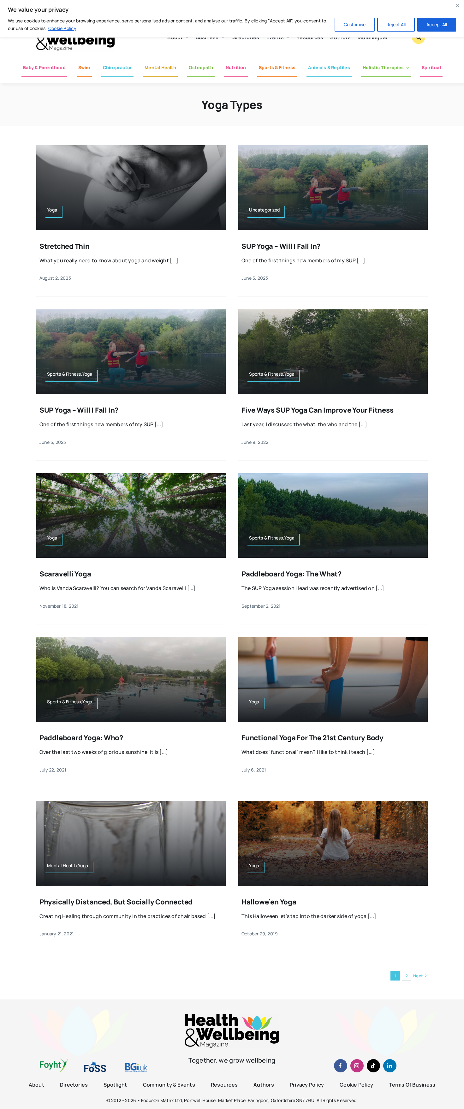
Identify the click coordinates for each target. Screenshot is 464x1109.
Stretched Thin (64, 246)
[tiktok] (373, 1065)
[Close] (457, 5)
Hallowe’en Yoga (268, 902)
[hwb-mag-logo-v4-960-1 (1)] (232, 1016)
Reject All (396, 24)
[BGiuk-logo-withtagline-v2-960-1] (136, 1065)
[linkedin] (389, 1065)
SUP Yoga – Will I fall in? (280, 246)
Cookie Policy (62, 28)
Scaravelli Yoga (65, 574)
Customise (355, 24)
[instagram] (357, 1065)
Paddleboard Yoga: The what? (291, 574)
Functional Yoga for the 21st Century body (312, 737)
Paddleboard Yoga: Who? (81, 737)
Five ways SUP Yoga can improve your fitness (317, 410)
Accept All (436, 24)
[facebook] (340, 1065)
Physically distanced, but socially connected (116, 902)
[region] (232, 19)
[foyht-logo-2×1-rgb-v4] (54, 1060)
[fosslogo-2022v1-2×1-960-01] (95, 1063)
